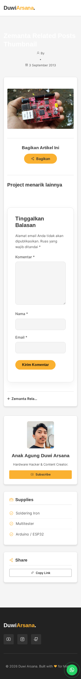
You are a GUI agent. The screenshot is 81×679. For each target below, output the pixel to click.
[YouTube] (9, 639)
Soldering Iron (28, 513)
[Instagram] (22, 639)
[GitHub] (36, 639)
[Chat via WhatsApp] (72, 670)
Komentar (25, 257)
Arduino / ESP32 (30, 534)
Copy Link (43, 573)
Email (21, 337)
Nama (21, 313)
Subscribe (43, 474)
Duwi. (19, 8)
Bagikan (43, 158)
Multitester (25, 523)
